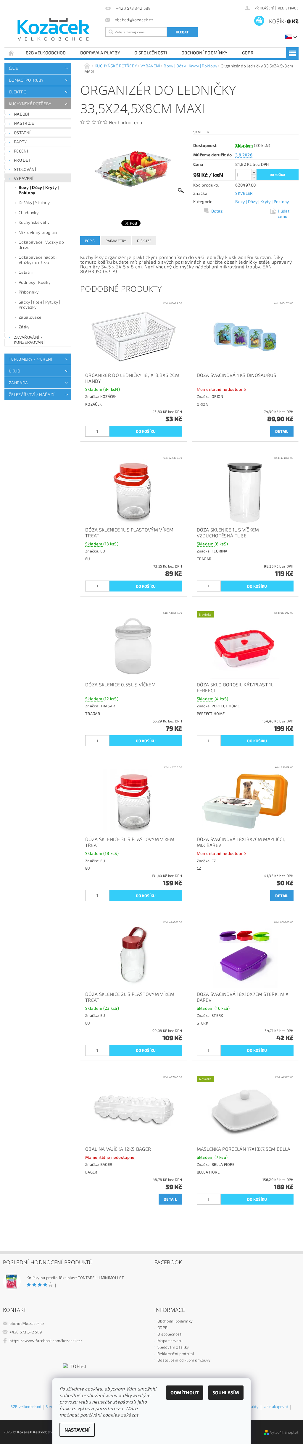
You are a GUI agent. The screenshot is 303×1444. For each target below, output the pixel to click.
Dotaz (217, 210)
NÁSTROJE (24, 123)
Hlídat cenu (283, 213)
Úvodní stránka (11, 53)
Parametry (116, 241)
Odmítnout (184, 1392)
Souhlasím (225, 1392)
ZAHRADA (18, 382)
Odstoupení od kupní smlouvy (184, 1360)
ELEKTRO (17, 91)
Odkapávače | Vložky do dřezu (41, 244)
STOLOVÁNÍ (25, 169)
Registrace (288, 8)
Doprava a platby (100, 52)
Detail (282, 431)
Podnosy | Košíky (35, 282)
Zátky (24, 326)
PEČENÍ (21, 150)
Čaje (13, 68)
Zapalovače (30, 317)
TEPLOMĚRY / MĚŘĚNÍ (30, 359)
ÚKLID (14, 370)
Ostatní (26, 272)
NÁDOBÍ (21, 113)
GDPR (247, 52)
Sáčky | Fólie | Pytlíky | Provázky (39, 304)
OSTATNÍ (22, 132)
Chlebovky (28, 212)
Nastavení (77, 1429)
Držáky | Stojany (34, 202)
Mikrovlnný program (39, 232)
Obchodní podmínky (204, 52)
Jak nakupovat (275, 1407)
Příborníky (28, 291)
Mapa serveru (169, 1340)
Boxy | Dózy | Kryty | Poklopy (39, 190)
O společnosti (150, 52)
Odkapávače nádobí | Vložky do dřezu (39, 260)
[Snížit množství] (254, 177)
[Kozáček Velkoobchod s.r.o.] (53, 29)
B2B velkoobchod (46, 52)
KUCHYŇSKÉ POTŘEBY (30, 103)
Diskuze (144, 241)
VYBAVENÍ (24, 178)
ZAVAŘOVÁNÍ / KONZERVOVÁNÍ (29, 340)
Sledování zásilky (173, 1347)
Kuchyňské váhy (34, 222)
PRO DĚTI (23, 160)
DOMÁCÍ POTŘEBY (26, 79)
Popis (90, 241)
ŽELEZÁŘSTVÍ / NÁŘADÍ (31, 394)
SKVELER (244, 193)
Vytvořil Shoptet (284, 1432)
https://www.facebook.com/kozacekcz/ (46, 1340)
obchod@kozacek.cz (26, 1323)
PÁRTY (20, 141)
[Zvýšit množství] (254, 172)
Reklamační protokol (175, 1353)
